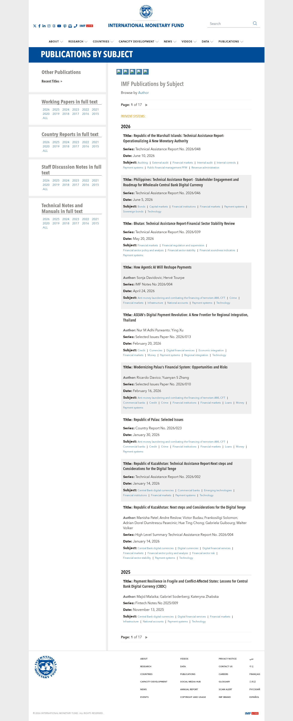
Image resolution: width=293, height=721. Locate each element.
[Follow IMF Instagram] (48, 26)
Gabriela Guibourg (220, 523)
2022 (85, 109)
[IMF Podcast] (64, 26)
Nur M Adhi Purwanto (153, 330)
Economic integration (211, 350)
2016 (85, 114)
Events (144, 697)
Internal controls (226, 163)
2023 (75, 109)
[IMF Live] (252, 713)
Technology (154, 211)
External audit (160, 163)
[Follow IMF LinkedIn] (43, 26)
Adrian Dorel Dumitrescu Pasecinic (150, 523)
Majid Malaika (148, 597)
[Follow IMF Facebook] (39, 26)
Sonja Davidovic (149, 278)
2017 (75, 114)
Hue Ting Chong (191, 523)
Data (205, 41)
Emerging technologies (218, 490)
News (168, 41)
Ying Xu (177, 330)
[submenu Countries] (112, 41)
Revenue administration (205, 168)
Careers (223, 674)
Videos (187, 41)
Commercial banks (134, 403)
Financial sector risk (203, 553)
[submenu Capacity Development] (157, 41)
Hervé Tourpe (173, 278)
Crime (233, 298)
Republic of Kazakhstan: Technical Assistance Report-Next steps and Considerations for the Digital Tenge (178, 466)
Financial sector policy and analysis (143, 250)
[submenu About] (61, 41)
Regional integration (196, 355)
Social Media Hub (190, 682)
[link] (119, 72)
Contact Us (226, 666)
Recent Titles (50, 81)
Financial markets (183, 163)
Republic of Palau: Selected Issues (158, 419)
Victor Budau (193, 518)
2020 (46, 114)
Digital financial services (180, 350)
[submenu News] (174, 41)
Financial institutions (184, 207)
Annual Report (189, 689)
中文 (251, 666)
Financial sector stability (181, 250)
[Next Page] (145, 104)
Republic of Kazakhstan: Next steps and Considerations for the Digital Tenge (190, 507)
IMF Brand (225, 697)
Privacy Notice (228, 659)
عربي (251, 659)
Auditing (143, 163)
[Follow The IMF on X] (34, 26)
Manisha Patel (147, 518)
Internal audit (205, 163)
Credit (141, 350)
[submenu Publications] (241, 41)
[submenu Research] (86, 41)
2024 (65, 109)
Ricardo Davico (149, 378)
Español (254, 697)
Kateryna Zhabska (205, 597)
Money (152, 355)
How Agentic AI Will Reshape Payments (163, 267)
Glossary (224, 682)
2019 (56, 114)
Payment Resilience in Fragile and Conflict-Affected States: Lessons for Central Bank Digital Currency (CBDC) (185, 583)
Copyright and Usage (193, 697)
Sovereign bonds (133, 211)
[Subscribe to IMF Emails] (70, 26)
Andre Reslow (170, 518)
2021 (95, 109)
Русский (254, 689)
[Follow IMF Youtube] (59, 26)
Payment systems (133, 168)
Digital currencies (188, 548)
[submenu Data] (211, 41)
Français (254, 674)
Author (143, 93)
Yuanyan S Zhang (175, 378)
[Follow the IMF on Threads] (53, 26)
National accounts (177, 303)
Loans (228, 403)
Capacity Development (136, 41)
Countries (101, 41)
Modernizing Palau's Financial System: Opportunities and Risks (181, 367)
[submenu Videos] (195, 41)
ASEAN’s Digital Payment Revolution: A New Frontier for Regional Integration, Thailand (185, 317)
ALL (45, 118)
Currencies (156, 350)
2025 (56, 109)
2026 (46, 109)
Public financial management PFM (167, 168)
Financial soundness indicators (217, 250)
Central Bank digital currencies (156, 490)
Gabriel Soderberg (174, 597)
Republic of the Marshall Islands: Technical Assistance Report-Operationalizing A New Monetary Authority (173, 138)
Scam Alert (225, 689)
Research (75, 41)
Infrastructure (155, 303)
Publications (229, 41)
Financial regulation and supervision (183, 245)
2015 (95, 114)
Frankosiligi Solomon (220, 518)
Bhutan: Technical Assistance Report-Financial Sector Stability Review (184, 223)
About (54, 41)
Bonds (141, 207)
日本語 (252, 682)
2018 (65, 114)
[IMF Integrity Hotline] (75, 26)
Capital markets (159, 207)
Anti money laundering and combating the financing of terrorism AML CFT (181, 298)
